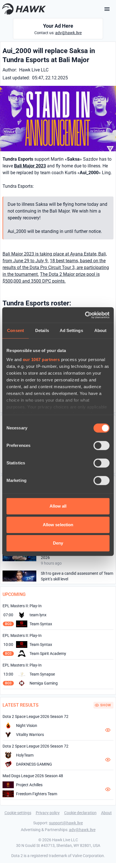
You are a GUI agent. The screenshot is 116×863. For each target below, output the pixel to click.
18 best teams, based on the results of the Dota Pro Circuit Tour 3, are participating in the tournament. (56, 267)
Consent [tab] (15, 330)
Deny (58, 543)
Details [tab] (42, 330)
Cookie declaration (80, 812)
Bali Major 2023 (30, 166)
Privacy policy (48, 812)
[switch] (101, 445)
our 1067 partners (41, 359)
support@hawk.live (66, 823)
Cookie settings (18, 812)
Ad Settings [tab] (71, 330)
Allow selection (58, 524)
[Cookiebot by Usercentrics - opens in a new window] (85, 315)
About (106, 812)
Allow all (58, 506)
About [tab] (100, 330)
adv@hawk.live (68, 32)
